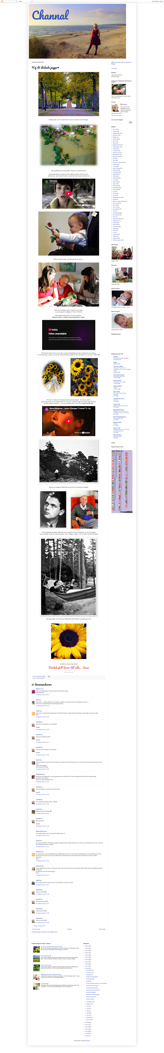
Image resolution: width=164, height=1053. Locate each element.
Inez (114, 180)
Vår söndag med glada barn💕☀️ (121, 358)
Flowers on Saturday (118, 162)
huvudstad (115, 178)
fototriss (115, 164)
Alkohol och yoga (117, 436)
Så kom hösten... (90, 999)
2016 (86, 968)
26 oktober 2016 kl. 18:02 (42, 875)
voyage (115, 238)
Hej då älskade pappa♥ (92, 985)
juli (87, 1006)
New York (115, 207)
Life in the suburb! (118, 366)
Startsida (69, 929)
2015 (86, 1022)
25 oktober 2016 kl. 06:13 (42, 835)
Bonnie (115, 141)
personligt (41, 678)
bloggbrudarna (117, 133)
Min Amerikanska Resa (119, 417)
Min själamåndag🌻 (46, 956)
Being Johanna (117, 422)
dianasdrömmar (40, 831)
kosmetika (115, 187)
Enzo (114, 160)
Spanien (115, 224)
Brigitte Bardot (116, 145)
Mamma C (38, 688)
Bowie (114, 143)
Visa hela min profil (116, 115)
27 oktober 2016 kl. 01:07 (42, 903)
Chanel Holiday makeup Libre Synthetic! (96, 983)
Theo (114, 230)
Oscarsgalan (116, 209)
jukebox (115, 185)
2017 (86, 966)
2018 (86, 964)
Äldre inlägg (102, 929)
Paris (114, 211)
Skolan (114, 222)
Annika (38, 711)
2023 (86, 952)
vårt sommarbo (117, 240)
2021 (86, 957)
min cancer (116, 203)
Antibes (115, 131)
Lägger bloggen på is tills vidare (120, 405)
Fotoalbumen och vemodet (119, 381)
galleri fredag (116, 168)
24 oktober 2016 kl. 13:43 (42, 769)
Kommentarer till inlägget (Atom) (49, 932)
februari (89, 1017)
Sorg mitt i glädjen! (91, 992)
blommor (115, 135)
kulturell (115, 189)
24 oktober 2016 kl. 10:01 (42, 742)
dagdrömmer (116, 154)
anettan (38, 809)
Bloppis (115, 137)
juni (88, 1008)
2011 (86, 1031)
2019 (86, 961)
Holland (115, 176)
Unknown (38, 851)
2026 (86, 946)
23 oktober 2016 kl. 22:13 (42, 705)
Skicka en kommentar (39, 926)
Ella (114, 158)
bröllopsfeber (116, 147)
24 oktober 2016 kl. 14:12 (42, 781)
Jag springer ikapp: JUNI (119, 376)
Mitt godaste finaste (118, 409)
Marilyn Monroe (117, 197)
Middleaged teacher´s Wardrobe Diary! (51, 974)
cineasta (115, 150)
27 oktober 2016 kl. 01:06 (42, 894)
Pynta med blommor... (46, 965)
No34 (37, 700)
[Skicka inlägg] (49, 676)
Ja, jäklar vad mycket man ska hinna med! (51, 946)
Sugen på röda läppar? (92, 976)
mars (88, 1015)
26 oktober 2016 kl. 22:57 (42, 884)
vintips (114, 236)
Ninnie (37, 880)
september (89, 1001)
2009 (86, 1036)
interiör (114, 182)
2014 (86, 1024)
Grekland (115, 170)
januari (88, 1019)
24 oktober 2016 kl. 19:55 (42, 813)
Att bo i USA (116, 404)
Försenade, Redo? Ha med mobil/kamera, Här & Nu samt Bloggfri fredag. (122, 369)
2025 (86, 948)
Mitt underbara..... (118, 435)
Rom (114, 217)
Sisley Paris (116, 220)
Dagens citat (116, 156)
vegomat (115, 234)
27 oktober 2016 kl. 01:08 (42, 913)
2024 (86, 950)
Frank (37, 678)
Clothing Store (116, 152)
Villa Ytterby (116, 391)
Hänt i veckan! (117, 380)
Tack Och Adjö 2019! (118, 418)
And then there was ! (119, 398)
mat (114, 199)
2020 (86, 959)
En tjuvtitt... (89, 981)
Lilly (114, 191)
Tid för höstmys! (90, 979)
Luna (114, 195)
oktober (89, 974)
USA (114, 232)
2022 (86, 955)
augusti (89, 1004)
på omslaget (116, 215)
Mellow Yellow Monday (119, 201)
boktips (115, 139)
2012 (86, 1029)
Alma (114, 129)
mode (114, 205)
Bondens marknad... (91, 996)
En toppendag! (44, 983)
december (89, 970)
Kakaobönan (39, 774)
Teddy (114, 228)
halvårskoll (115, 172)
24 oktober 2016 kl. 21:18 (42, 826)
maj (88, 1010)
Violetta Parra (78, 403)
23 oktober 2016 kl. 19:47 (42, 694)
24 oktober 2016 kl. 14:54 (42, 794)
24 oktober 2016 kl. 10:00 (42, 729)
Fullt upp (115, 423)
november (89, 972)
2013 (86, 1027)
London (115, 193)
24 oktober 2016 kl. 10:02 (42, 755)
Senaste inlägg (36, 929)
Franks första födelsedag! (92, 994)
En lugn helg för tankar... (92, 988)
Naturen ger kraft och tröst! (93, 990)
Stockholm (115, 226)
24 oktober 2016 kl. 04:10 (42, 717)
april (88, 1013)
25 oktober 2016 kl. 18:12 (42, 861)
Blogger (88, 1040)
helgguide (115, 174)
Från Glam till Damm (118, 375)
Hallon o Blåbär (117, 386)
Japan (114, 183)
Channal (50, 15)
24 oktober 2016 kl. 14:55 (42, 804)
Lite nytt (115, 387)
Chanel (115, 149)
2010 (86, 1033)
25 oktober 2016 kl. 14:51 (42, 846)
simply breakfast (117, 218)
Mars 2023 (115, 400)
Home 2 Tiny (116, 428)
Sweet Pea (39, 866)
